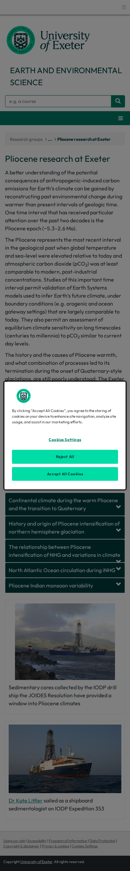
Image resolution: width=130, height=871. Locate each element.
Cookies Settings (65, 439)
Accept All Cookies (65, 473)
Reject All (65, 456)
